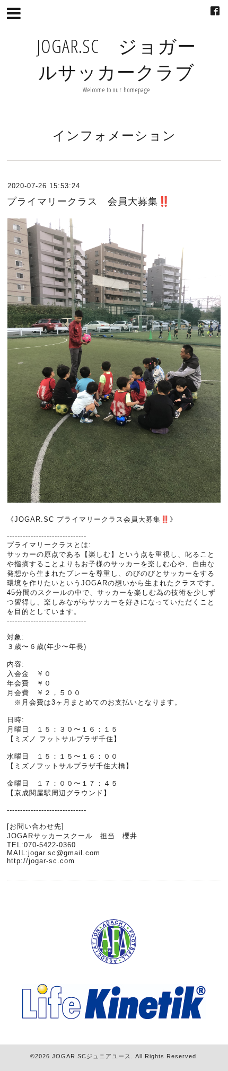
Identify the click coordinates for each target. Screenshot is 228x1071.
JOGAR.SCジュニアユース (91, 1056)
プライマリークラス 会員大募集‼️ (88, 201)
